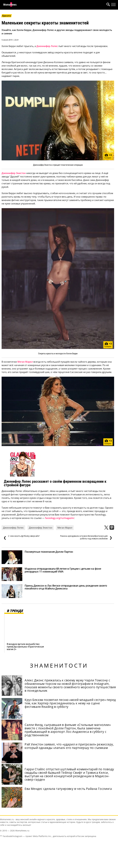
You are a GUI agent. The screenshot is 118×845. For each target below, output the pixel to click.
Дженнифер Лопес (47, 46)
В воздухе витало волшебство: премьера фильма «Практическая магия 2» (25, 646)
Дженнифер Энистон (14, 173)
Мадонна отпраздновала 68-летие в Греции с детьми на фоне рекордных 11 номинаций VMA (63, 570)
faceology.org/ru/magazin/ (59, 518)
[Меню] (113, 4)
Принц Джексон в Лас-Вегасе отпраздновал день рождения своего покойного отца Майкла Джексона (66, 587)
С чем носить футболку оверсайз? (21, 537)
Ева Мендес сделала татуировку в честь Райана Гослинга (68, 789)
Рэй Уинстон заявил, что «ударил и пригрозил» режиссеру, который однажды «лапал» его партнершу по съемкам (69, 746)
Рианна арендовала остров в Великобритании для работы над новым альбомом (86, 537)
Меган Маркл (25, 361)
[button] (107, 5)
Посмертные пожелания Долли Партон (49, 551)
